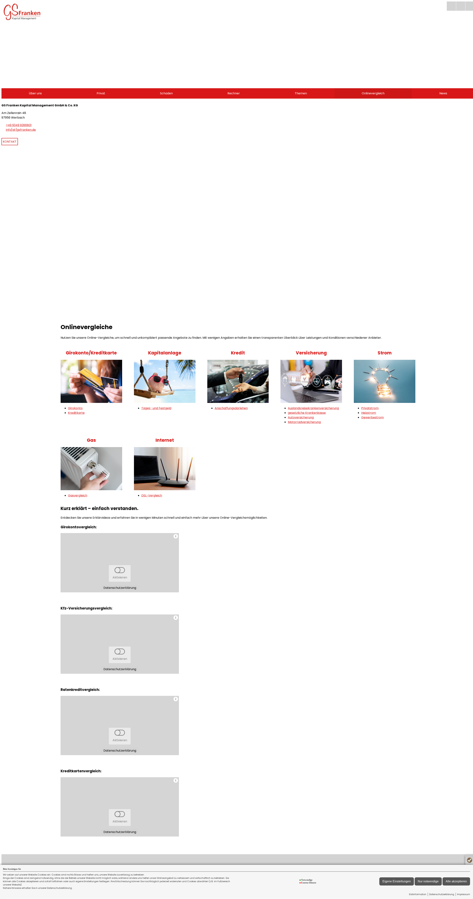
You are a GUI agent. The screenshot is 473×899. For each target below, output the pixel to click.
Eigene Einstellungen (396, 881)
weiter (470, 245)
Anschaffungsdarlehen (231, 408)
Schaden (166, 93)
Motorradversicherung (304, 422)
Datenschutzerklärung (441, 894)
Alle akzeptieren (456, 881)
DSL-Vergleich (151, 495)
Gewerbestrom (372, 417)
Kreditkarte (76, 413)
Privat (101, 93)
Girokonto (75, 408)
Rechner (233, 93)
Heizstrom (368, 413)
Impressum (463, 894)
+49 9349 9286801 (19, 125)
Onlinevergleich (373, 93)
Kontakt (10, 141)
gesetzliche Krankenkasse (307, 413)
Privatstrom (370, 408)
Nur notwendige (428, 881)
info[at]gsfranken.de (21, 130)
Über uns (35, 93)
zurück (6, 245)
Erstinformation (417, 894)
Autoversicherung (301, 417)
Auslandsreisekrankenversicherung (313, 408)
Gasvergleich (77, 495)
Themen (301, 93)
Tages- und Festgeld (156, 408)
